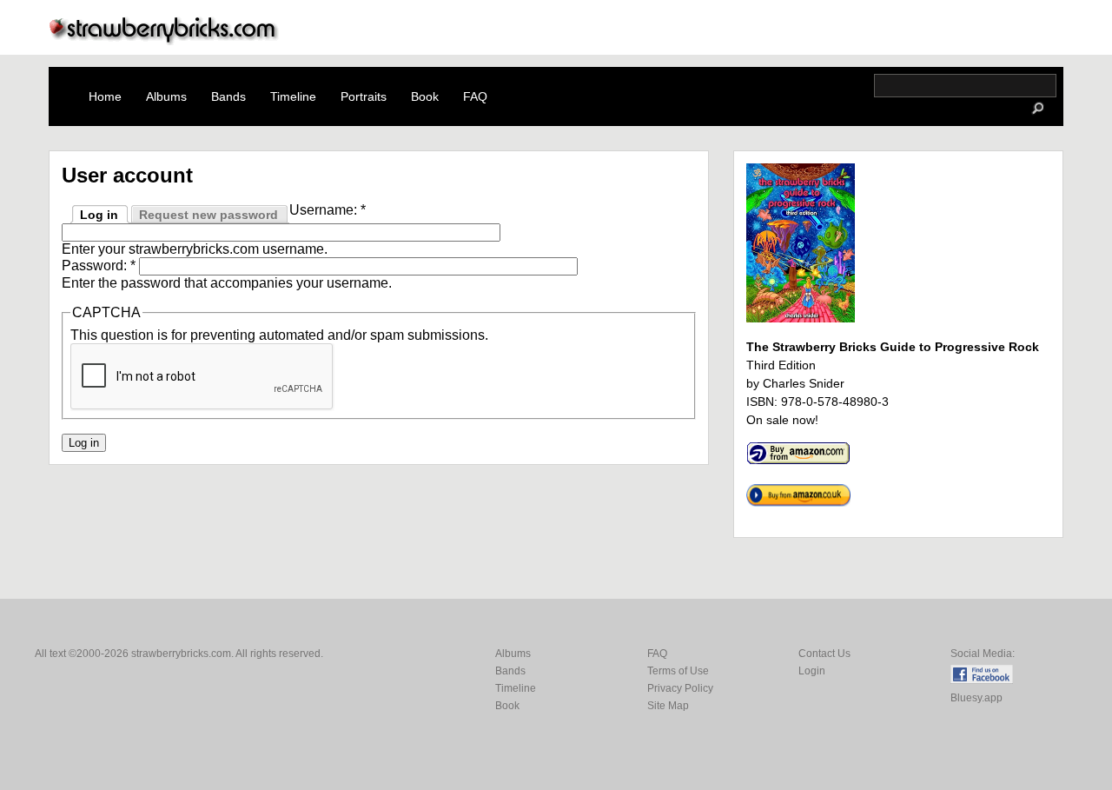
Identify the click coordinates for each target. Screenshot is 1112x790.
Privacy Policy (680, 688)
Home (105, 96)
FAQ (475, 96)
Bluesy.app (976, 698)
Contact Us (824, 653)
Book (425, 96)
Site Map (668, 706)
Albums (166, 96)
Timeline (293, 96)
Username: (327, 209)
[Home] (164, 40)
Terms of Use (678, 671)
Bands (228, 96)
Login (811, 671)
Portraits (364, 96)
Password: (99, 265)
